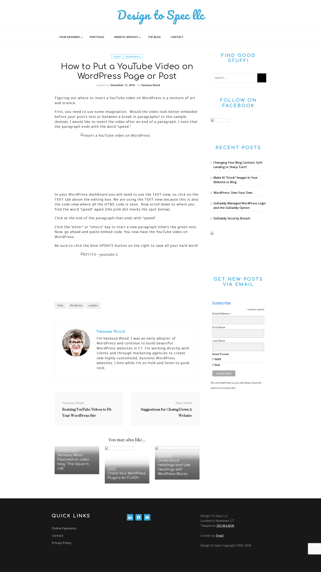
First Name (218, 327)
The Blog (154, 37)
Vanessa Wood (150, 85)
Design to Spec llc (160, 15)
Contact (177, 37)
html (218, 359)
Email (219, 536)
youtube (93, 305)
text (217, 365)
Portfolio (97, 37)
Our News (64, 451)
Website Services (126, 37)
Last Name (218, 340)
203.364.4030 (225, 526)
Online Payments (64, 528)
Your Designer (69, 37)
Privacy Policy (61, 543)
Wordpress (133, 56)
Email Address (221, 313)
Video (117, 56)
